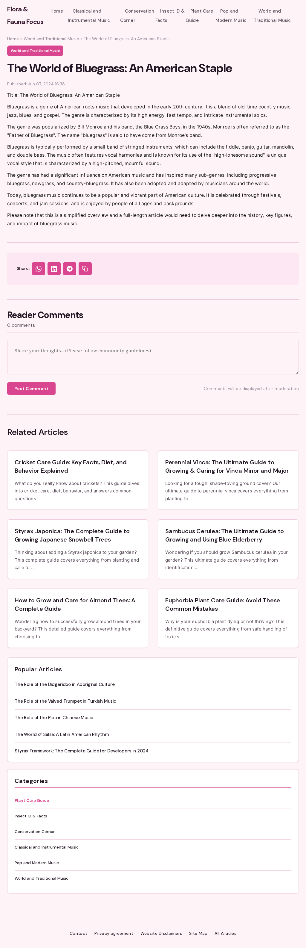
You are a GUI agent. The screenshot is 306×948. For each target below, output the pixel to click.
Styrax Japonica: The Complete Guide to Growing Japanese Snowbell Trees (72, 535)
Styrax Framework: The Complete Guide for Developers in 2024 (82, 751)
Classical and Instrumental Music (89, 15)
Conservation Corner (137, 15)
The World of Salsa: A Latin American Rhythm (62, 734)
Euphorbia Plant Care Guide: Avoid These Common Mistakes (222, 604)
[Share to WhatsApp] (38, 268)
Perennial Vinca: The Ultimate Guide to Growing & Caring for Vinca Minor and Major (227, 466)
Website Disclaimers (161, 933)
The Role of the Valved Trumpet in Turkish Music (65, 701)
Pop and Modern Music (231, 15)
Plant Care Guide (199, 15)
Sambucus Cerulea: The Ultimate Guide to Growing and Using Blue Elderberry (224, 535)
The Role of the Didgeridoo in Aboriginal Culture (65, 684)
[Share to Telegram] (69, 268)
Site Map (198, 933)
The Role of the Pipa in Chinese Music (54, 718)
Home (57, 11)
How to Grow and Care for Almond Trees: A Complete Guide (75, 604)
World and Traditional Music (272, 15)
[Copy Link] (85, 268)
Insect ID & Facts (170, 15)
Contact (78, 933)
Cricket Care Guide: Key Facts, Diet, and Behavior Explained (71, 466)
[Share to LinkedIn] (54, 268)
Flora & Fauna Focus (25, 15)
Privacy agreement (113, 933)
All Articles (225, 933)
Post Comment (31, 388)
